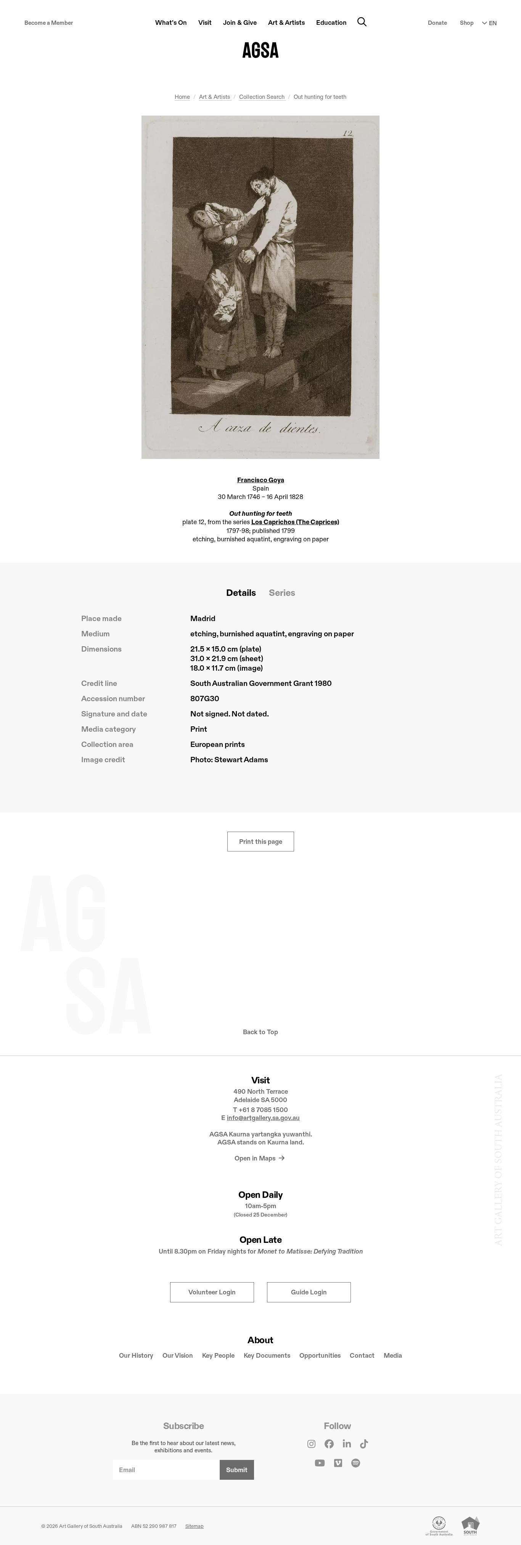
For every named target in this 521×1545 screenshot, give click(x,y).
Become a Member (48, 22)
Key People (218, 1356)
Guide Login (309, 1292)
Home (182, 96)
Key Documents (267, 1356)
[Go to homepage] (261, 50)
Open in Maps (256, 1158)
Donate (437, 22)
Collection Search (262, 96)
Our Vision (177, 1356)
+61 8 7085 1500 (263, 1110)
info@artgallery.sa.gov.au (263, 1118)
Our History (136, 1356)
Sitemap (194, 1526)
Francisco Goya (260, 480)
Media (393, 1356)
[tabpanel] (260, 692)
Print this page (260, 842)
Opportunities (320, 1356)
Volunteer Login (212, 1292)
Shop (467, 22)
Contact (362, 1356)
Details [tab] (241, 592)
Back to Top (260, 1032)
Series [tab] (282, 592)
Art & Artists (215, 96)
